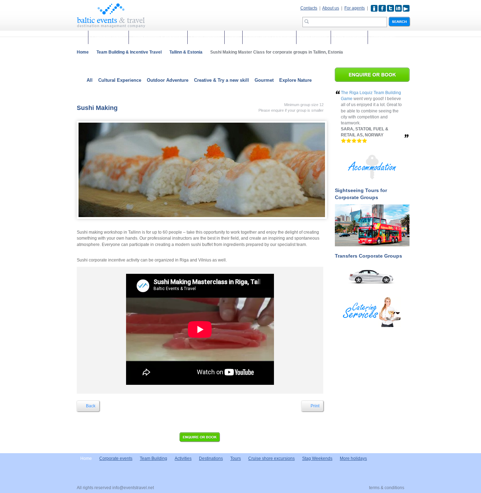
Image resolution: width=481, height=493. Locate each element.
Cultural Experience (119, 80)
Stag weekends (349, 37)
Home (83, 52)
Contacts (308, 8)
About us (330, 8)
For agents (354, 8)
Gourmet (264, 80)
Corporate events (108, 37)
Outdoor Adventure (167, 80)
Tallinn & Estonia (185, 52)
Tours (233, 37)
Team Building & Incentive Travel (129, 52)
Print (314, 405)
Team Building (153, 458)
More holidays (313, 37)
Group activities (206, 37)
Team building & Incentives (158, 37)
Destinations (383, 37)
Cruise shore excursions (269, 37)
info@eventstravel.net (133, 487)
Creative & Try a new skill (221, 80)
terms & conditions (386, 487)
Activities (183, 458)
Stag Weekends (317, 458)
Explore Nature (295, 80)
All (90, 80)
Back (90, 405)
